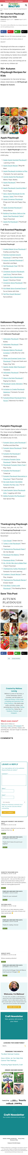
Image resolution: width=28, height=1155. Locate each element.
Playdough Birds (9, 560)
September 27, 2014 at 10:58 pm (10, 966)
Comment (5, 773)
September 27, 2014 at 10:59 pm (10, 921)
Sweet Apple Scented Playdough (14, 160)
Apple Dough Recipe (10, 166)
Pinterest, (16, 711)
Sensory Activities (16, 658)
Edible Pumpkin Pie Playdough (13, 496)
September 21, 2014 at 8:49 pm (10, 892)
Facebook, (10, 711)
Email (4, 795)
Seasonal (6, 9)
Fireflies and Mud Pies (14, 5)
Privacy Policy (21, 1138)
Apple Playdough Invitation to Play (15, 171)
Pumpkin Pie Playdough (11, 454)
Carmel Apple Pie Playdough (13, 177)
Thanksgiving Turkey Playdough (14, 569)
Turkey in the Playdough (11, 543)
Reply (3, 833)
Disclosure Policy (14, 1140)
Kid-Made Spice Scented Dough (14, 288)
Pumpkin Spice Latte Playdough (14, 442)
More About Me (14, 1007)
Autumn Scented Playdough (13, 260)
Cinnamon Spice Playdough (13, 283)
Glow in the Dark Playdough (13, 378)
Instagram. (14, 713)
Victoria (4, 904)
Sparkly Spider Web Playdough (14, 367)
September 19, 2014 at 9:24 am (8, 824)
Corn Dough (7, 541)
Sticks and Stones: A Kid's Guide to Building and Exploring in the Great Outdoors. (14, 701)
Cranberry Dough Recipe (12, 574)
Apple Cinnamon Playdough (13, 199)
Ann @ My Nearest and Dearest (12, 821)
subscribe (14, 806)
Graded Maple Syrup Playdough (14, 249)
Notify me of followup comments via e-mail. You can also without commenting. (12, 806)
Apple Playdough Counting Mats (14, 188)
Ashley (3, 953)
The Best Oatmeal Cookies (10, 1054)
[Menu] (2, 5)
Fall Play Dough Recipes (11, 294)
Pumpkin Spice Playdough (12, 448)
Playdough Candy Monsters (13, 384)
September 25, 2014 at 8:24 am (8, 954)
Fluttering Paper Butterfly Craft (12, 1065)
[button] (25, 109)
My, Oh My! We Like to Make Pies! (15, 563)
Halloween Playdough (10, 339)
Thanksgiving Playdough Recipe (14, 580)
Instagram (19, 726)
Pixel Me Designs (16, 1143)
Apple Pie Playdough (10, 222)
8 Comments (3, 21)
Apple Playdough (9, 182)
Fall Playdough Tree (10, 266)
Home (1, 9)
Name (4, 788)
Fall (9, 9)
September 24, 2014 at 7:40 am (8, 905)
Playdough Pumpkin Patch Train (14, 465)
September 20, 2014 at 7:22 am (8, 873)
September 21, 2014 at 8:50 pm (10, 838)
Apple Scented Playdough (12, 208)
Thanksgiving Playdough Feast (14, 549)
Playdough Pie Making (11, 555)
